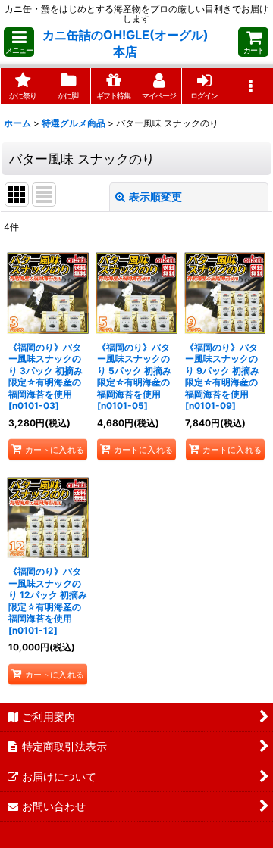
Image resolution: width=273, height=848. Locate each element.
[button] (19, 42)
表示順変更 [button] (155, 196)
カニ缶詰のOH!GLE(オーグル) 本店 (125, 43)
